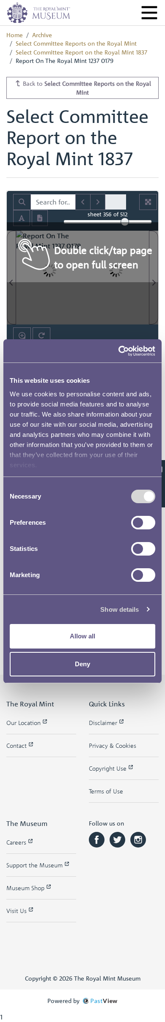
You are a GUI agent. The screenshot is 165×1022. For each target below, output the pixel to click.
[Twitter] (118, 838)
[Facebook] (97, 838)
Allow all (82, 636)
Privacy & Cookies (112, 745)
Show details (119, 609)
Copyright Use (108, 768)
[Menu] (149, 13)
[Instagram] (138, 838)
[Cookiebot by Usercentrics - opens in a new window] (118, 351)
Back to (86, 87)
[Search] (22, 202)
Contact (17, 745)
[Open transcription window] (40, 218)
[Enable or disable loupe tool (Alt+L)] (22, 335)
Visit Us (17, 910)
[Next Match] (97, 202)
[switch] (143, 522)
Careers (17, 842)
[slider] (125, 222)
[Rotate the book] (41, 335)
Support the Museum (35, 865)
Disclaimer (104, 722)
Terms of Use (106, 791)
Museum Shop (26, 887)
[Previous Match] (83, 202)
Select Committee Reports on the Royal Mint (76, 43)
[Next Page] (153, 277)
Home (14, 34)
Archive (42, 34)
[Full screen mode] (148, 202)
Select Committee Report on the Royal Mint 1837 (81, 52)
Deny (82, 664)
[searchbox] (53, 202)
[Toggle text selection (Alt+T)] (21, 218)
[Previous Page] (11, 277)
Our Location (24, 722)
